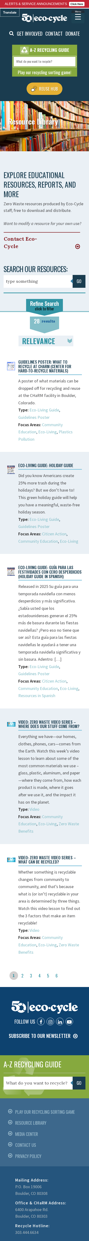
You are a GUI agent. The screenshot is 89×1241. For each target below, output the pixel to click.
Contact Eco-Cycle (20, 242)
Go (79, 281)
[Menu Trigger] (77, 16)
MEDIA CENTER (26, 1134)
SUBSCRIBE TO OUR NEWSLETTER (39, 1035)
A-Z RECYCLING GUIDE (32, 1064)
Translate (9, 12)
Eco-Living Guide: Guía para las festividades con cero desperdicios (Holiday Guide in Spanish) (50, 571)
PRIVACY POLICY (28, 1156)
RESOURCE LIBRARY (30, 1123)
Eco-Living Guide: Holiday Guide (45, 465)
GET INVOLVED (29, 33)
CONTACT (54, 33)
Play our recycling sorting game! (44, 72)
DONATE (73, 33)
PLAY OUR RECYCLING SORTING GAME (45, 1112)
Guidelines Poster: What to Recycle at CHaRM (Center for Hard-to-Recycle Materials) (44, 366)
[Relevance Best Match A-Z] (46, 341)
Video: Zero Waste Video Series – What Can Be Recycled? (47, 860)
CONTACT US (25, 1145)
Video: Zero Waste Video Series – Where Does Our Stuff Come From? (49, 724)
